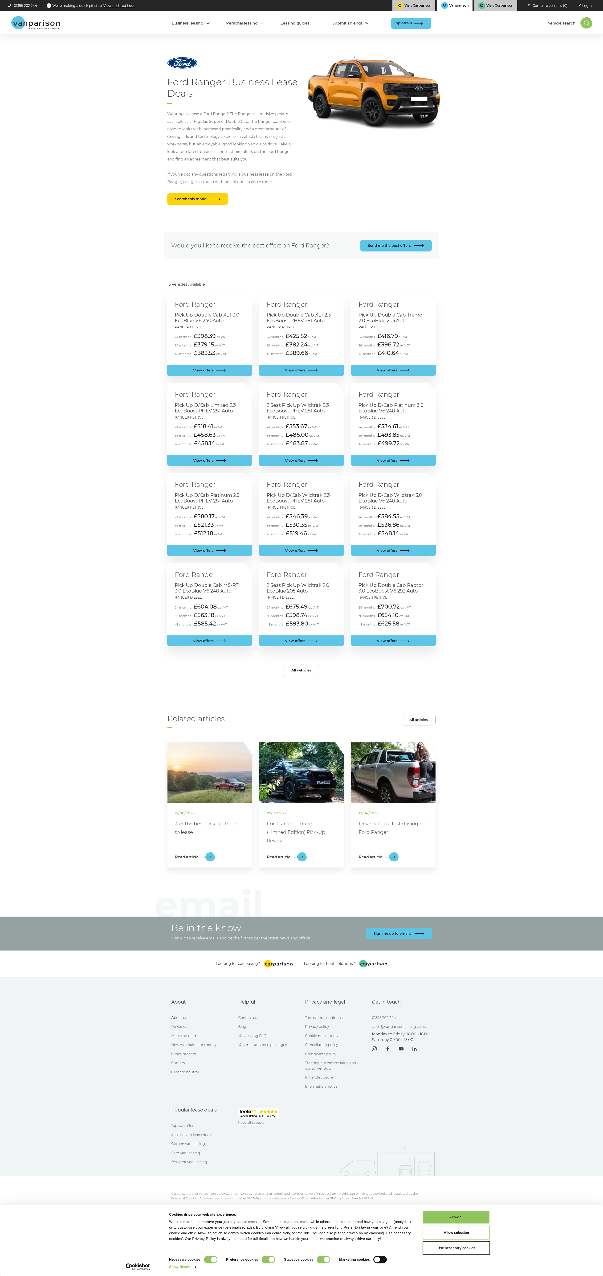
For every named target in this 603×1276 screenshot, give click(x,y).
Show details (180, 1267)
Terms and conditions (323, 1017)
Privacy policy (317, 1026)
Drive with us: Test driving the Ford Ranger (393, 828)
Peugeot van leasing (189, 1162)
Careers (178, 1063)
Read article (187, 857)
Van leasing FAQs (253, 1035)
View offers (203, 370)
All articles (418, 719)
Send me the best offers (390, 245)
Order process (183, 1054)
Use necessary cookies (456, 1248)
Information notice (321, 1086)
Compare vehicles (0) (550, 6)
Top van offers (183, 1125)
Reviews (178, 1026)
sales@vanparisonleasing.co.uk (399, 1026)
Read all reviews (251, 1122)
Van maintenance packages (262, 1044)
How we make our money (193, 1044)
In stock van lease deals (191, 1134)
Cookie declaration (321, 1035)
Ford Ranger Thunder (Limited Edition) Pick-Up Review (296, 832)
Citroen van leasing (188, 1143)
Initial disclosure (319, 1077)
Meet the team (184, 1035)
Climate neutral (185, 1072)
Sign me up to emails (393, 933)
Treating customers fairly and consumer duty (330, 1065)
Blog (242, 1026)
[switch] (268, 1259)
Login (587, 6)
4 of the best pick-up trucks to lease (207, 828)
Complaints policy (320, 1054)
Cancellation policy (321, 1044)
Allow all (456, 1217)
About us (179, 1017)
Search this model (191, 199)
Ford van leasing (185, 1153)
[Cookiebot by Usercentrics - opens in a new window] (138, 1266)
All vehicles (301, 670)
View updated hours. (120, 6)
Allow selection (456, 1233)
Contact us (247, 1017)
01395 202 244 (25, 6)
